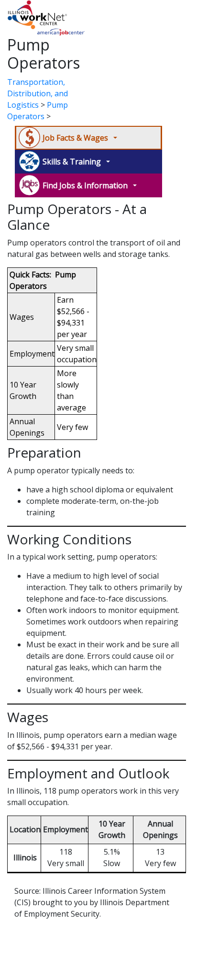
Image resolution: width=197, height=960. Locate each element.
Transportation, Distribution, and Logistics (37, 93)
